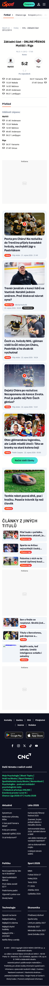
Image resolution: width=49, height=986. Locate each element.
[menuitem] (8, 15)
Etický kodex (11, 979)
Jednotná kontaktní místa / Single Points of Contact (24, 976)
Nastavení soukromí (15, 972)
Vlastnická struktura (32, 972)
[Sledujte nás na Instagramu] (18, 746)
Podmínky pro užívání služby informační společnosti (24, 966)
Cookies (40, 969)
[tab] (6, 104)
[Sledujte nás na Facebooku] (12, 746)
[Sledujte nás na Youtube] (36, 746)
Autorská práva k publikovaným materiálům (24, 963)
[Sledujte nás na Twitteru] (24, 746)
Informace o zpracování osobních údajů (20, 969)
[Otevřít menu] (44, 4)
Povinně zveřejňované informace (30, 979)
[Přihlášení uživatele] (38, 4)
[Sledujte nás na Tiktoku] (30, 746)
